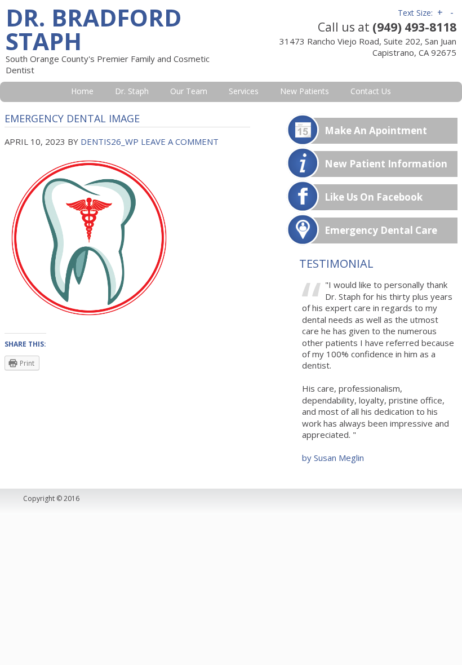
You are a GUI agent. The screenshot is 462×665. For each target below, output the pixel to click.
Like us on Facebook (374, 196)
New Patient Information (386, 163)
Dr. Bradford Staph (93, 29)
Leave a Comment (180, 141)
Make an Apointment (376, 130)
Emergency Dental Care (381, 230)
